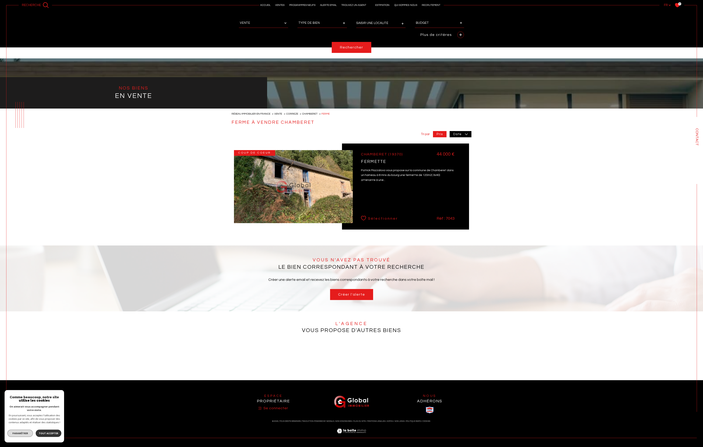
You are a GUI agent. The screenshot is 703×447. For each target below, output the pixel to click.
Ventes (279, 5)
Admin (390, 421)
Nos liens (399, 421)
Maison (327, 361)
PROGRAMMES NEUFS (302, 5)
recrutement (431, 5)
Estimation (382, 5)
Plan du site (359, 421)
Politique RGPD (413, 421)
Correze (292, 113)
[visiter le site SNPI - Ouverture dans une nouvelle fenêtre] (429, 410)
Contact (697, 137)
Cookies (426, 421)
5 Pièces (373, 361)
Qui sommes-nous (405, 5)
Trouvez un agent (353, 5)
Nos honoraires (343, 421)
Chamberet (309, 113)
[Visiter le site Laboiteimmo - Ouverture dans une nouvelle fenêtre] (351, 435)
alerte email (328, 5)
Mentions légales (376, 421)
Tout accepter (48, 433)
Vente (278, 113)
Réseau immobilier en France (251, 113)
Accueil (265, 5)
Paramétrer (20, 433)
